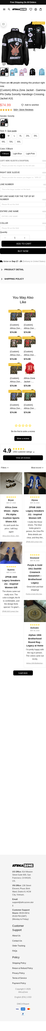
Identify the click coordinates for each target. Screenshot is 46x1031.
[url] (23, 904)
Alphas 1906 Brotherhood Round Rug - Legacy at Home (35, 663)
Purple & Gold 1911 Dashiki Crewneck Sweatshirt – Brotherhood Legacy (35, 594)
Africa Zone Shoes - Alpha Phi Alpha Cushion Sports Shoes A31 (11, 536)
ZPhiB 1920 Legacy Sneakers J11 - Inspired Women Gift (35, 542)
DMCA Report (23, 1004)
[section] (23, 110)
